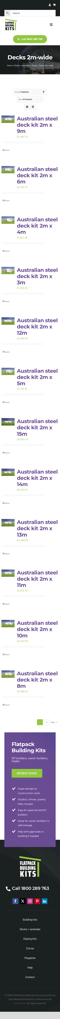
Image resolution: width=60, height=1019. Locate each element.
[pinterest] (37, 901)
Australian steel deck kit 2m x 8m (37, 679)
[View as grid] (27, 107)
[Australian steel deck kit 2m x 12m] (8, 321)
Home (9, 65)
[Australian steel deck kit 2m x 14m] (8, 472)
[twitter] (23, 901)
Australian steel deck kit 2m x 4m (37, 225)
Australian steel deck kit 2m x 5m (37, 377)
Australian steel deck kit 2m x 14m (37, 477)
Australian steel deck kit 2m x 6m (37, 175)
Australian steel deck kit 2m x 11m (37, 578)
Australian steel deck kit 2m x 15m (37, 427)
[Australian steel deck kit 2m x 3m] (8, 270)
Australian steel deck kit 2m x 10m (37, 629)
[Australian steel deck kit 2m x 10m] (8, 623)
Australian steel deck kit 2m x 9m (37, 124)
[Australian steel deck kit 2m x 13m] (8, 522)
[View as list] (33, 107)
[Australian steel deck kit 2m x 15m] (8, 422)
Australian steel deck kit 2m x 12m (37, 326)
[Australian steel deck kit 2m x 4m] (8, 220)
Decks (34, 65)
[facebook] (15, 901)
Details (7, 150)
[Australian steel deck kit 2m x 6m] (8, 169)
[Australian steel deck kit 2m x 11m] (8, 573)
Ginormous (19, 1003)
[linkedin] (44, 901)
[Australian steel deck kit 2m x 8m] (8, 674)
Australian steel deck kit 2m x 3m (37, 276)
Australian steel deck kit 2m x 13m (37, 528)
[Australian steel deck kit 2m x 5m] (8, 371)
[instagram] (30, 901)
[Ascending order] (43, 92)
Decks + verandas (22, 65)
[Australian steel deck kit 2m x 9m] (8, 119)
